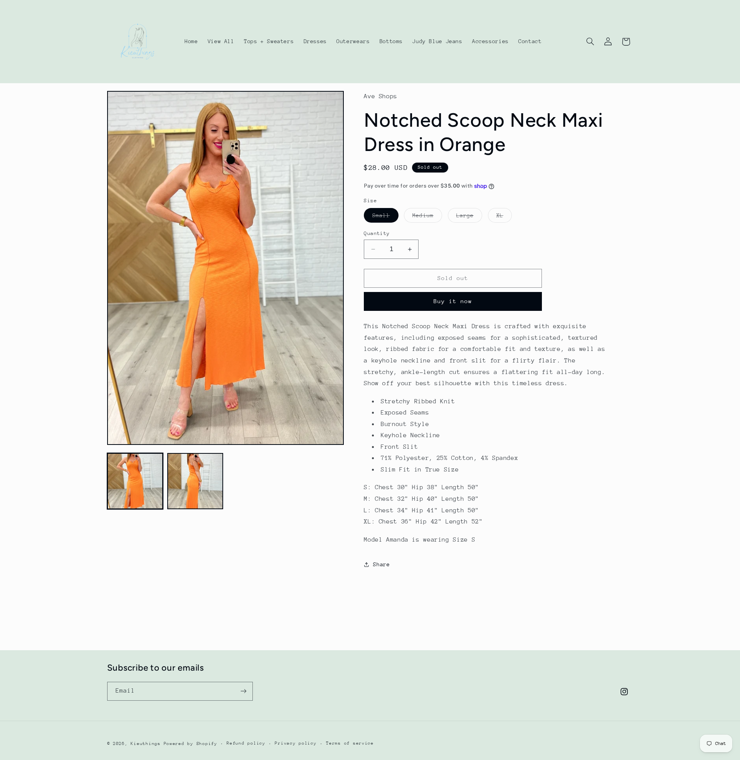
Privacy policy (295, 743)
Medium (427, 217)
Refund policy (246, 743)
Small (385, 217)
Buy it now (453, 301)
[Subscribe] (243, 691)
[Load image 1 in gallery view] (135, 481)
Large (469, 217)
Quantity (377, 233)
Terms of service (350, 743)
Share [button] (381, 564)
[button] (590, 41)
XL (504, 217)
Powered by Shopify (190, 743)
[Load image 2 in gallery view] (195, 481)
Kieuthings (145, 743)
